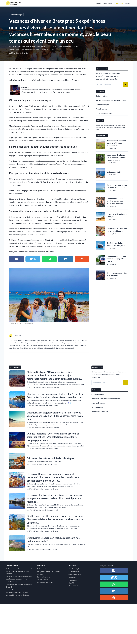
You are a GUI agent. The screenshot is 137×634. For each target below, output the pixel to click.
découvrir (110, 127)
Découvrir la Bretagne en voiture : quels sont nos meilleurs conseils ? (53, 539)
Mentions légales (74, 569)
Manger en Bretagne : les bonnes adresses (111, 100)
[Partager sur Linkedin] (65, 259)
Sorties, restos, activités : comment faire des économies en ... (117, 143)
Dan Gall (25, 53)
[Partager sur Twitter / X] (32, 259)
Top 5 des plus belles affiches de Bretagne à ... (116, 244)
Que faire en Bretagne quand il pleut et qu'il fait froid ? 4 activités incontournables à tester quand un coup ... (56, 395)
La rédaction (72, 577)
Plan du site (72, 580)
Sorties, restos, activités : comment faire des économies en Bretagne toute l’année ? (19, 571)
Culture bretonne (102, 96)
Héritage (98, 3)
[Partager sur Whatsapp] (49, 259)
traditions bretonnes (102, 125)
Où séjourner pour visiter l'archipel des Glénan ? (117, 186)
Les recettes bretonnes (104, 113)
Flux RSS (71, 583)
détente (34, 152)
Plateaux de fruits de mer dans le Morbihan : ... (117, 229)
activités (98, 127)
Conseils (128, 3)
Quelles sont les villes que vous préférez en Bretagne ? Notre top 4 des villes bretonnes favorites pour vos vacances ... (55, 519)
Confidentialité (73, 572)
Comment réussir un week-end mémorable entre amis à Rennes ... (115, 201)
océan (97, 129)
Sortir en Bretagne (16, 15)
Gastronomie (107, 3)
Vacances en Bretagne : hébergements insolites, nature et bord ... (116, 157)
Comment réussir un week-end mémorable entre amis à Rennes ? (17, 591)
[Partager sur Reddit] (82, 259)
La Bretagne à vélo (114, 172)
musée (122, 125)
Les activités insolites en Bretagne (116, 215)
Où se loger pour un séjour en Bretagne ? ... (117, 274)
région (116, 127)
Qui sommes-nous (74, 574)
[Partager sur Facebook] (16, 259)
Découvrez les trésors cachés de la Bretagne (50, 458)
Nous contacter (73, 586)
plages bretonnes (114, 125)
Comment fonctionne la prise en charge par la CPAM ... (116, 258)
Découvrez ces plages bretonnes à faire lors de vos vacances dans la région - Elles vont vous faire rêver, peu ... (55, 416)
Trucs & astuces (101, 109)
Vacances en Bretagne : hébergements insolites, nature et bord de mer (19, 577)
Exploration (119, 3)
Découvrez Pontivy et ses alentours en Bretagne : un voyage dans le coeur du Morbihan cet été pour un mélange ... (55, 498)
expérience (121, 127)
